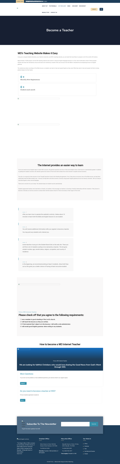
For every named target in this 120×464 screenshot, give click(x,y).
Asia (86, 448)
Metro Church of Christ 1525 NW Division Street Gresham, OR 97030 (48, 445)
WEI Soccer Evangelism (31, 1)
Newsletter (45, 12)
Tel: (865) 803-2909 (67, 448)
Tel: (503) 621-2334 (45, 448)
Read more (19, 453)
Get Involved (62, 6)
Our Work (74, 6)
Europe (86, 453)
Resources (82, 6)
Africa (86, 443)
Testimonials (53, 6)
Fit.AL (52, 461)
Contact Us (54, 12)
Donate (94, 9)
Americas (87, 446)
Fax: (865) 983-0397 (67, 451)
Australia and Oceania (90, 451)
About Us (44, 6)
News (68, 6)
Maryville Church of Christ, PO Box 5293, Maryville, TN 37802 (70, 445)
